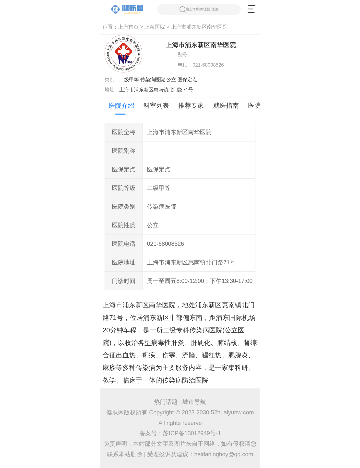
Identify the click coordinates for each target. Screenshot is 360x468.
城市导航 (194, 401)
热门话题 (166, 401)
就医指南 (226, 105)
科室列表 (156, 105)
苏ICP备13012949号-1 (192, 433)
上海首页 (128, 27)
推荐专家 (191, 105)
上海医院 (154, 27)
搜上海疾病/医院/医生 (202, 9)
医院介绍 (121, 105)
